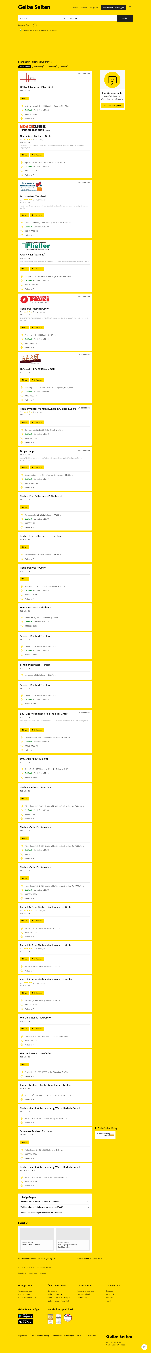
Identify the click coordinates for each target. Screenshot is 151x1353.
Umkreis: (23, 25)
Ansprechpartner (25, 1291)
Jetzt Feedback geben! (112, 105)
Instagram (110, 1291)
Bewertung (38, 66)
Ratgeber (94, 7)
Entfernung (51, 66)
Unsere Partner (84, 1285)
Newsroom (52, 1291)
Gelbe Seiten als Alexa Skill (58, 1301)
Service (84, 7)
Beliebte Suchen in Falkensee (88, 1258)
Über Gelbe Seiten (57, 1285)
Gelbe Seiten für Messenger (59, 1297)
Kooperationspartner (85, 1291)
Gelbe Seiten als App (56, 1294)
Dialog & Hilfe (25, 1285)
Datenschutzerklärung (40, 1336)
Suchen (74, 7)
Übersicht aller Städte (27, 1297)
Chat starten (38, 155)
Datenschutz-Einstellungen (63, 1336)
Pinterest (110, 1297)
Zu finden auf (113, 1285)
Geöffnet (63, 66)
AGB (79, 1336)
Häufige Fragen (24, 1294)
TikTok (108, 1301)
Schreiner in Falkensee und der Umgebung (35, 1258)
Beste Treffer (25, 66)
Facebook (110, 1294)
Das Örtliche (82, 1297)
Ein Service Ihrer (115, 1343)
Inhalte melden (90, 1336)
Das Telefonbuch (83, 1294)
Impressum (22, 1336)
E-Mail (25, 98)
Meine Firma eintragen (113, 7)
